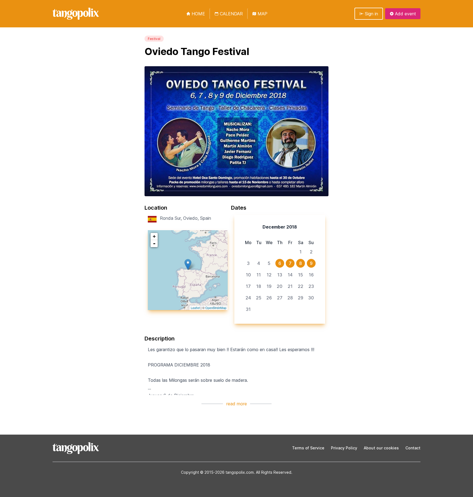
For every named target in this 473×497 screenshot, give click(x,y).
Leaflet (195, 307)
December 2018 (280, 227)
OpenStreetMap (215, 307)
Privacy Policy (344, 448)
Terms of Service (308, 448)
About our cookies (381, 448)
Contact (412, 448)
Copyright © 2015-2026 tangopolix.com (217, 472)
